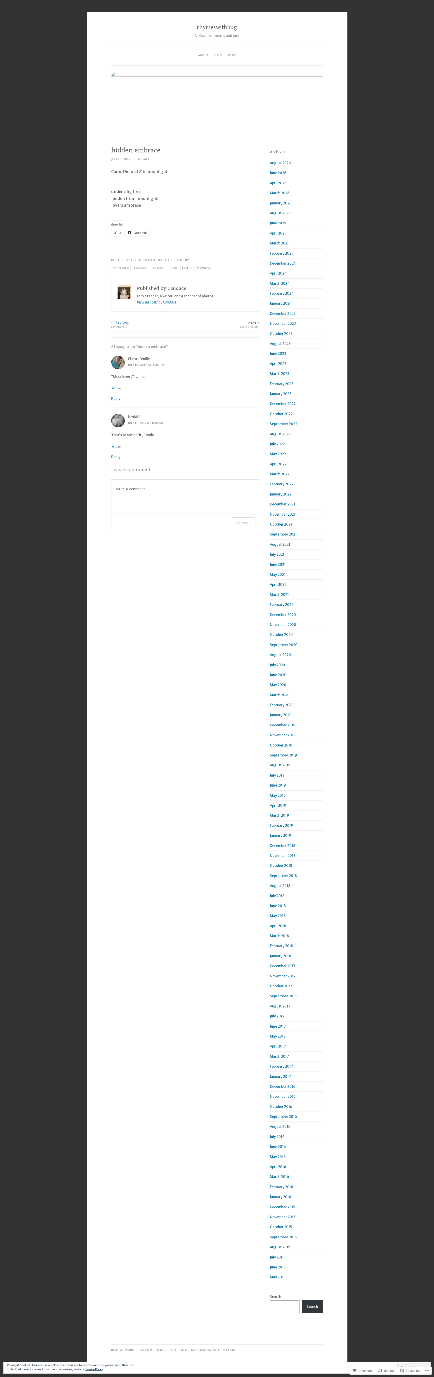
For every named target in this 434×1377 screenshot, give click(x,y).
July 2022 (277, 444)
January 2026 (281, 203)
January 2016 (280, 1197)
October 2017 (281, 986)
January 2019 (280, 835)
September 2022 (283, 424)
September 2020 (283, 645)
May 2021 (277, 574)
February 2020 (282, 705)
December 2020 (283, 615)
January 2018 (280, 956)
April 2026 (278, 183)
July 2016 (277, 1137)
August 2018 (280, 886)
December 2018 (282, 846)
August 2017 (280, 1006)
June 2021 (278, 564)
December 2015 (282, 1207)
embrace (140, 267)
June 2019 (278, 785)
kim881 (134, 417)
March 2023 (279, 374)
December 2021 (282, 504)
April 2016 (278, 1167)
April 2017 (278, 1046)
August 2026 (280, 163)
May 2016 (278, 1157)
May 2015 (277, 1277)
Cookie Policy (94, 1369)
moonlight (205, 267)
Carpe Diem (121, 267)
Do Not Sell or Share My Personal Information (195, 1350)
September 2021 (283, 534)
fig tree (157, 267)
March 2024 (280, 283)
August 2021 (280, 544)
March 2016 (279, 1177)
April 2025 (278, 233)
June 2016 (278, 1147)
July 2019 (277, 775)
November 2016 (283, 1096)
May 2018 (278, 916)
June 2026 (278, 173)
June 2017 (278, 1026)
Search (275, 1297)
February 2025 (281, 253)
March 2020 (280, 695)
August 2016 (280, 1126)
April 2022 (278, 464)
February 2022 (281, 484)
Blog (218, 55)
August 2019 (280, 765)
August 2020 (280, 655)
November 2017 (282, 976)
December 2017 (282, 966)
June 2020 (278, 675)
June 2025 (278, 223)
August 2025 (280, 213)
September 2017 (283, 996)
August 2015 (280, 1247)
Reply (115, 398)
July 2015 (277, 1257)
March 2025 (279, 243)
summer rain (120, 324)
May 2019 (278, 795)
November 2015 (282, 1217)
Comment (243, 522)
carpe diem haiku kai (146, 260)
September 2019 (283, 755)
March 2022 (279, 474)
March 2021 (279, 595)
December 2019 (282, 725)
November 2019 (283, 735)
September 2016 (283, 1116)
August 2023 (280, 343)
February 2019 (281, 825)
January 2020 (281, 715)
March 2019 (279, 815)
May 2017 (277, 1036)
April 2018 (278, 926)
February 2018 (281, 946)
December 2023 (283, 313)
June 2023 (278, 353)
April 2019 (278, 805)
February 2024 (282, 293)
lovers (187, 267)
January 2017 (280, 1076)
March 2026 (280, 193)
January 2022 (280, 494)
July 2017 (277, 1016)
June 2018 (278, 906)
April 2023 (278, 364)
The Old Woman (249, 324)
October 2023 (281, 334)
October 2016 (281, 1106)
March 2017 (279, 1056)
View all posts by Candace (156, 302)
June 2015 (278, 1267)
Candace (142, 159)
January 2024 (281, 303)
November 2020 (283, 625)
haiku (170, 260)
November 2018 (283, 855)
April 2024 (278, 273)
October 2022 (281, 414)
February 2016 (281, 1187)
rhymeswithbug (217, 27)
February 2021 (281, 604)
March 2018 (279, 936)
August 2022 (280, 434)
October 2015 (281, 1227)
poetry (183, 260)
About (203, 55)
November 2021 (282, 514)
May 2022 (278, 454)
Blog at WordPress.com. (132, 1350)
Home (231, 55)
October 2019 (281, 745)
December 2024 (283, 263)
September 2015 (283, 1237)
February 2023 (281, 384)
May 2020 (278, 685)
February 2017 (281, 1066)
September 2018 (283, 876)
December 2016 (282, 1086)
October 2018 (281, 865)
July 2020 (277, 665)
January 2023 (280, 394)
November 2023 (283, 323)
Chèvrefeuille (139, 359)
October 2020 (281, 635)
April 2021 (278, 584)
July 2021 (277, 554)
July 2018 (277, 896)
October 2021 (281, 524)
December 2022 (283, 404)
